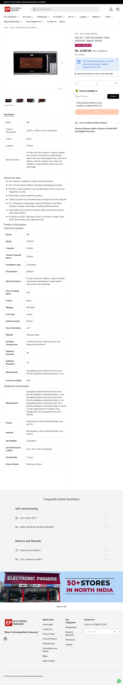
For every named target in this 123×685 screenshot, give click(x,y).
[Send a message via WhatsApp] (119, 681)
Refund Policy (49, 644)
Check (113, 96)
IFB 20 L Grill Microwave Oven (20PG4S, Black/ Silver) (24, 27)
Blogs (45, 656)
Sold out (97, 112)
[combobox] (65, 9)
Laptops (68, 645)
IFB (76, 34)
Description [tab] (9, 114)
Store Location (49, 661)
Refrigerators (71, 627)
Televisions (70, 640)
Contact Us (51, 22)
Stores (62, 22)
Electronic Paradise (15, 676)
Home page (48, 624)
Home (6, 27)
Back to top (61, 607)
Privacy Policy (49, 634)
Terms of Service (50, 639)
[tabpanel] (35, 299)
